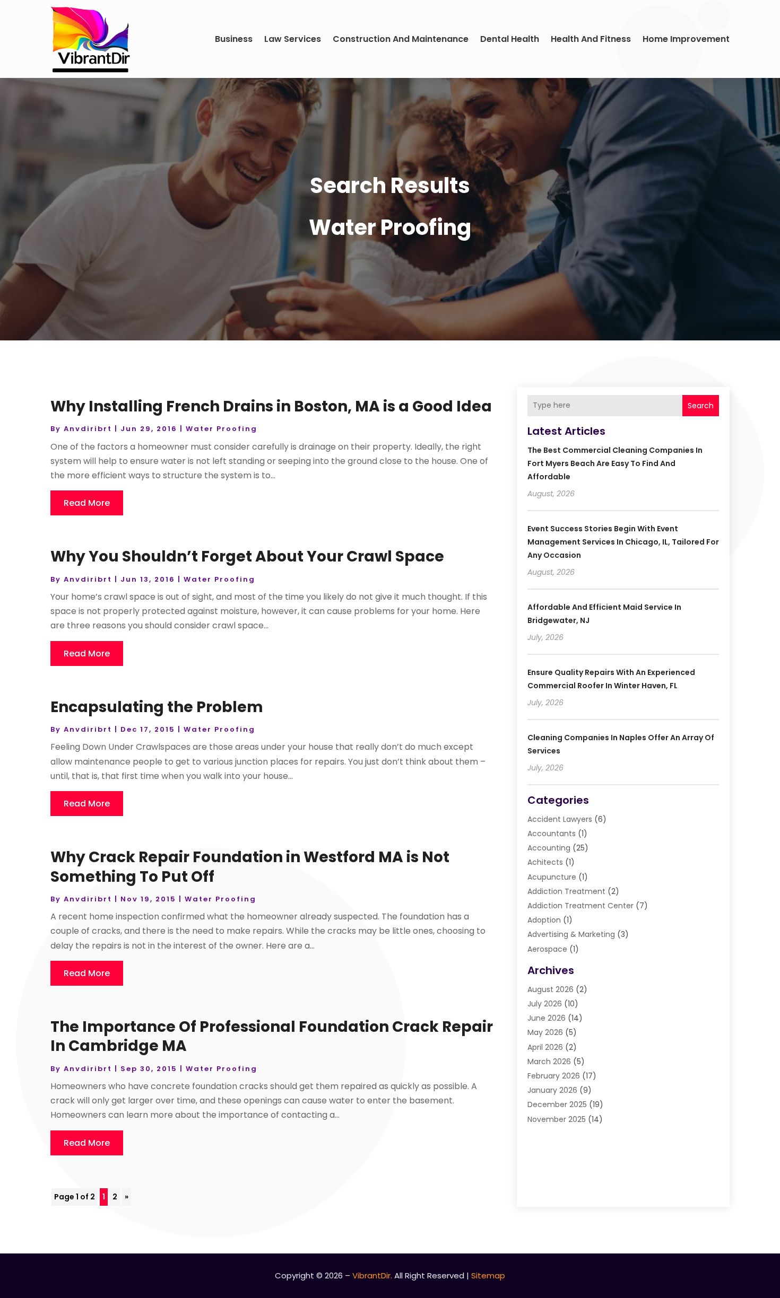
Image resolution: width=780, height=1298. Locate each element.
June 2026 (546, 1018)
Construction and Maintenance (401, 39)
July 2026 (544, 1003)
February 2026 (553, 1076)
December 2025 (557, 1104)
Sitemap (488, 1275)
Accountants (551, 833)
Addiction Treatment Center (580, 905)
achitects (545, 862)
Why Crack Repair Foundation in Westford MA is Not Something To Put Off (249, 867)
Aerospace (547, 949)
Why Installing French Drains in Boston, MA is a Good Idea (271, 406)
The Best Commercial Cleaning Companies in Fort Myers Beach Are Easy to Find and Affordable (615, 463)
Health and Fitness (591, 39)
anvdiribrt (88, 429)
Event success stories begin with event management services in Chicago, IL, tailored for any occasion (623, 541)
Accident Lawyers (559, 819)
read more (87, 503)
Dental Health (509, 39)
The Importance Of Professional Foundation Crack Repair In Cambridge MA (271, 1036)
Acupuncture (551, 877)
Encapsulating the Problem (156, 707)
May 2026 (545, 1032)
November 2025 (556, 1119)
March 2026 (549, 1061)
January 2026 (552, 1090)
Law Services (292, 39)
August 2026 (550, 989)
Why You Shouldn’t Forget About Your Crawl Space (247, 556)
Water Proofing (221, 429)
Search (701, 405)
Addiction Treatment (566, 891)
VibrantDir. (372, 1275)
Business (234, 39)
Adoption (544, 920)
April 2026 (545, 1047)
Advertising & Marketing (571, 934)
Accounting (548, 848)
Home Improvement (686, 39)
